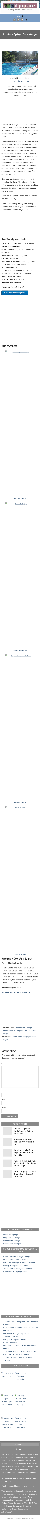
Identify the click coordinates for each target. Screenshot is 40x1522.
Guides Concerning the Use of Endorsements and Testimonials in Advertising (16, 1509)
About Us (5, 1478)
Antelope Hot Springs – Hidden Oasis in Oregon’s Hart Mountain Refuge (19, 1031)
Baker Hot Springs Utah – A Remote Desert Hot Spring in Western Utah (23, 1131)
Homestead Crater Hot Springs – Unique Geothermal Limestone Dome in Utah (25, 1152)
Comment (4, 1063)
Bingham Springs (20, 802)
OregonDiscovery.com (20, 81)
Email (3, 1099)
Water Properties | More (16, 292)
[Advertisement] (20, 110)
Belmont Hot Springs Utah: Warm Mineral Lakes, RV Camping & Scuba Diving (25, 1174)
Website (3, 1107)
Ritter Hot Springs (20, 954)
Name (3, 1091)
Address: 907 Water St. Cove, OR (16, 992)
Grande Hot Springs (20, 650)
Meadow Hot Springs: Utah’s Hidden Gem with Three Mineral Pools (24, 1141)
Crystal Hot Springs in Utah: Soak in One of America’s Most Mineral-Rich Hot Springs (25, 1163)
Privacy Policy (17, 1478)
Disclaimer (30, 1478)
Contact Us (6, 1481)
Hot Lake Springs (20, 498)
